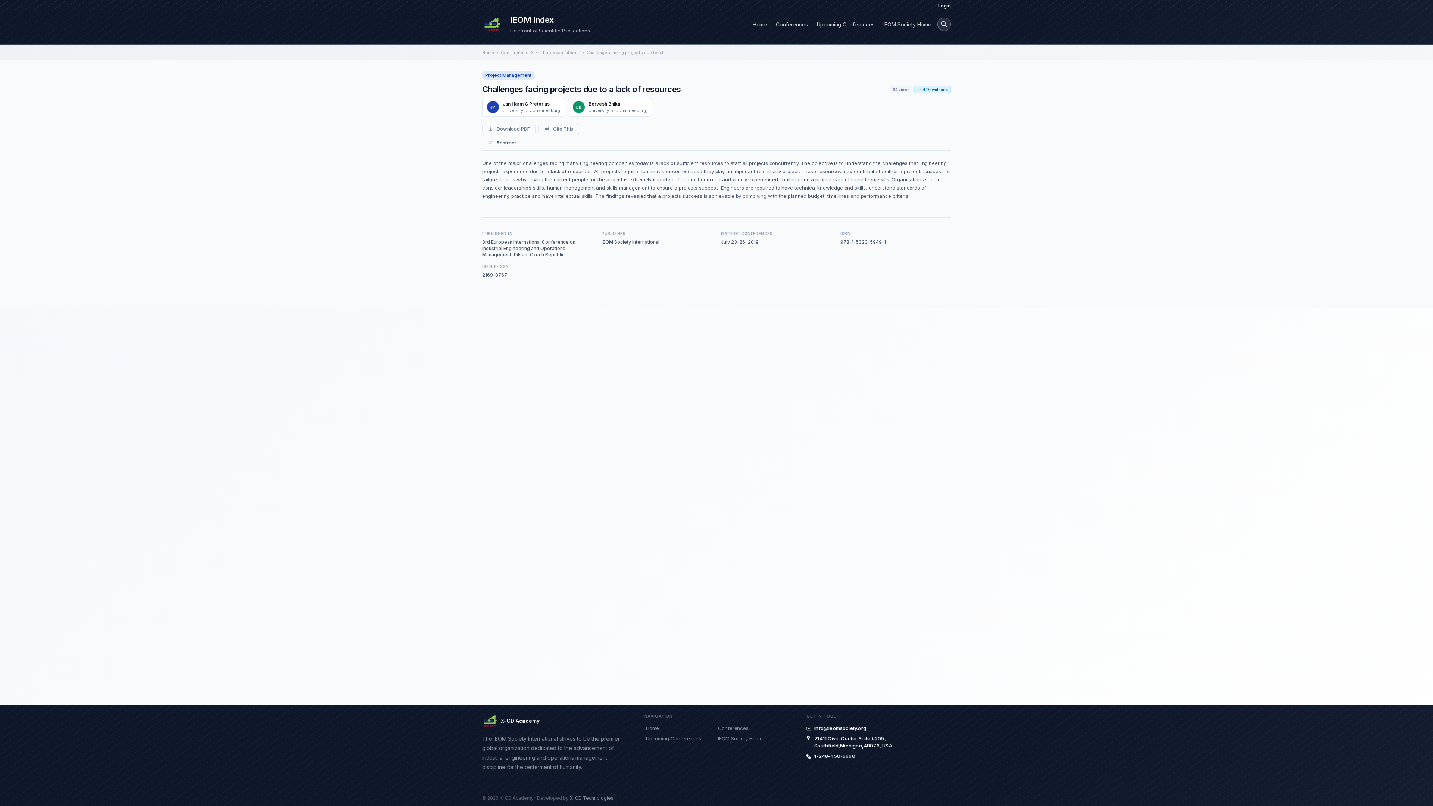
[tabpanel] (716, 179)
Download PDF (513, 129)
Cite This (563, 129)
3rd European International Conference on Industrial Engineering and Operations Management (557, 52)
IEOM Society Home (907, 24)
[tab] (502, 143)
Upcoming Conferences (846, 24)
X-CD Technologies (592, 798)
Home (760, 24)
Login (944, 6)
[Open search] (944, 24)
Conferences (792, 24)
